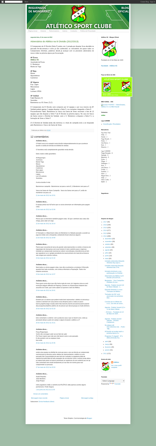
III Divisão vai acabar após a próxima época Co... (114, 332)
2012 (105, 236)
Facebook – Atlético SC (109, 66)
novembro (108, 241)
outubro (108, 244)
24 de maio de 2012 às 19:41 (45, 290)
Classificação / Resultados (112, 124)
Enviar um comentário (41, 394)
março (107, 344)
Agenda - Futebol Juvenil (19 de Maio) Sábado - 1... (114, 286)
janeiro (107, 350)
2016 (105, 225)
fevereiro (108, 347)
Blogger (89, 418)
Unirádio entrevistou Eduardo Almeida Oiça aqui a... (114, 262)
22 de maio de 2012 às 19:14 (45, 223)
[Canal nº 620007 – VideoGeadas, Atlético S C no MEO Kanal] (113, 107)
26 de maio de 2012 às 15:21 (45, 323)
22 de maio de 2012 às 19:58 (45, 238)
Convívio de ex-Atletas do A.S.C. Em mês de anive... (114, 302)
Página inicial (32, 31)
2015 (105, 227)
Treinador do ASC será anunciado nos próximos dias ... (114, 296)
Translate (117, 384)
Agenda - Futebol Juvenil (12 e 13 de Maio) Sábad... (115, 308)
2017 (105, 222)
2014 (105, 230)
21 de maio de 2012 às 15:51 (45, 195)
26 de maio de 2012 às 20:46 (45, 343)
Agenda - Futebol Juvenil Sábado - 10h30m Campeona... (113, 320)
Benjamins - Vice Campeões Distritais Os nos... (114, 281)
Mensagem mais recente (39, 398)
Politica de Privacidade (88, 31)
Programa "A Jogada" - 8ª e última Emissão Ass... (114, 337)
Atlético (116, 362)
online (103, 115)
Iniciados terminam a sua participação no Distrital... (114, 272)
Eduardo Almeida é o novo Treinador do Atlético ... (113, 290)
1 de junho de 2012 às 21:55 (45, 390)
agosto (107, 250)
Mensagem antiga (87, 398)
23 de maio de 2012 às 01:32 (45, 258)
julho (107, 253)
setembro (108, 247)
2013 (105, 233)
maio (107, 258)
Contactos (73, 31)
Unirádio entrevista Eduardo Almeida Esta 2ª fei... (114, 266)
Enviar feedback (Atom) (46, 401)
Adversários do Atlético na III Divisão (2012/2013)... (114, 276)
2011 (105, 353)
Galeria (64, 31)
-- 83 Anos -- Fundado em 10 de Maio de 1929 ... (114, 313)
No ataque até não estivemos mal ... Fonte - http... (115, 327)
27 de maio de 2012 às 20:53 (45, 367)
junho (107, 256)
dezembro (108, 239)
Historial (43, 31)
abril (106, 341)
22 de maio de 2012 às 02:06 (45, 209)
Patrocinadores (54, 31)
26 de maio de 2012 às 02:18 (45, 308)
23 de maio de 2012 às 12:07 (45, 274)
